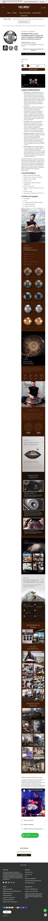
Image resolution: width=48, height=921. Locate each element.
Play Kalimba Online (29, 882)
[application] (33, 54)
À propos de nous (29, 872)
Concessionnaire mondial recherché (33, 880)
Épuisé (37, 65)
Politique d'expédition (8, 889)
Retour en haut (23, 865)
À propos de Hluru (36, 12)
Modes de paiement (7, 895)
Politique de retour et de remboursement (12, 891)
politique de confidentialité (9, 897)
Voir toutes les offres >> (24, 21)
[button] (44, 7)
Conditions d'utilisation (8, 899)
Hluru (7, 915)
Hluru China (23, 31)
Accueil (4, 25)
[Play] (22, 54)
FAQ (26, 876)
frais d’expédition (32, 44)
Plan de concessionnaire (25, 12)
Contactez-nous (24, 15)
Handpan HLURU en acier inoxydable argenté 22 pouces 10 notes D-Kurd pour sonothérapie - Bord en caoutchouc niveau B (26, 25)
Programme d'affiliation (30, 878)
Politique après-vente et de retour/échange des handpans (33, 49)
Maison (9, 12)
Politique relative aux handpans (10, 901)
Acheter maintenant (33, 69)
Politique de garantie (7, 893)
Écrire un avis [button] (24, 855)
